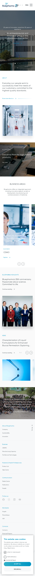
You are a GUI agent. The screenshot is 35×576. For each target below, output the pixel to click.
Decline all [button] (17, 569)
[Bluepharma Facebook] (3, 499)
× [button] (31, 537)
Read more (11, 548)
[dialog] (17, 554)
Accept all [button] (17, 564)
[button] (17, 560)
